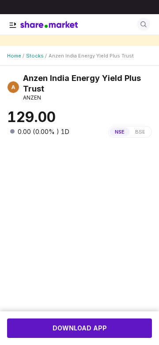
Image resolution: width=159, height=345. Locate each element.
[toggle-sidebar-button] (13, 25)
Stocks (35, 56)
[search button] (143, 24)
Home (14, 56)
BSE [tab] (140, 132)
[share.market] (49, 24)
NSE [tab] (120, 132)
